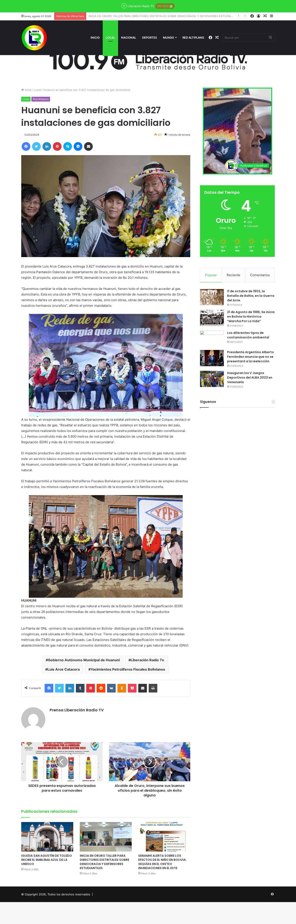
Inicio (95, 37)
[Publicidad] (148, 59)
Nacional (128, 37)
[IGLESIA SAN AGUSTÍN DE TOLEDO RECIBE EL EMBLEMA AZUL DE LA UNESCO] (47, 836)
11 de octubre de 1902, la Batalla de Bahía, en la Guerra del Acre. (250, 295)
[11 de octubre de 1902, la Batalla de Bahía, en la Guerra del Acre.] (212, 297)
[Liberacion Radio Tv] (34, 38)
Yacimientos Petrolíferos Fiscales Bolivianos (128, 669)
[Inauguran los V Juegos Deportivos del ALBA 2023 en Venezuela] (212, 379)
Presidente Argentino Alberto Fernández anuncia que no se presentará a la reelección (250, 356)
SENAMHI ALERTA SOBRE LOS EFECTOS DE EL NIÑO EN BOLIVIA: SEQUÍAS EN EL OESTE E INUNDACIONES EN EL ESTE (169, 16)
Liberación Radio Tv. (148, 660)
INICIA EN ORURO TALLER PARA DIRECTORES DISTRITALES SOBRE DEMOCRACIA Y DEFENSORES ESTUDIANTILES (104, 861)
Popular (211, 275)
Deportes (149, 37)
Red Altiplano (193, 37)
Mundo (168, 37)
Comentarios (260, 275)
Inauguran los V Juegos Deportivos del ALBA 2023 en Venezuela (249, 377)
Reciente (233, 275)
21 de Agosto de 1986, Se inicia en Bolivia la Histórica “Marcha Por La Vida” (251, 316)
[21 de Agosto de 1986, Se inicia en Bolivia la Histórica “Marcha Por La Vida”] (212, 318)
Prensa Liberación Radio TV (77, 710)
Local (110, 37)
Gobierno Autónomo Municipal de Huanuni (84, 660)
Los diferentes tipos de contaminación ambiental (248, 335)
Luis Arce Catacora (63, 669)
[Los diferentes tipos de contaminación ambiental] (212, 339)
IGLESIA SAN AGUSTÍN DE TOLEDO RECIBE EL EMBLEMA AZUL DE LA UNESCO (46, 859)
